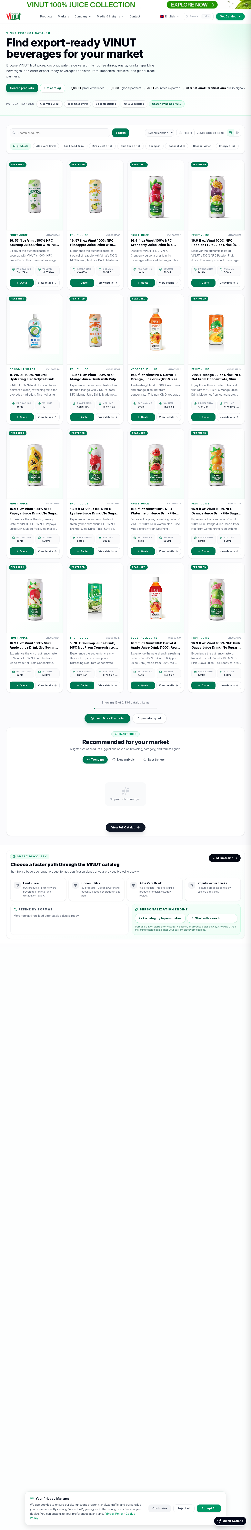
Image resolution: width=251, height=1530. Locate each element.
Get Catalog (228, 16)
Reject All (183, 1508)
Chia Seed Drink (134, 103)
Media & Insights (108, 16)
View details (45, 282)
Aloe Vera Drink (49, 103)
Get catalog (52, 88)
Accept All (209, 1508)
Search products (22, 88)
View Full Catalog (123, 827)
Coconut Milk (176, 146)
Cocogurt (154, 146)
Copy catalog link (149, 718)
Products (46, 16)
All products (20, 146)
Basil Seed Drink (77, 103)
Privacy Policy (114, 1513)
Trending (97, 759)
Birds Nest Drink (106, 103)
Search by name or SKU (166, 103)
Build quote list (222, 858)
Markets (63, 16)
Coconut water (202, 146)
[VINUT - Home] (14, 16)
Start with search (207, 918)
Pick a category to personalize (159, 918)
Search (120, 132)
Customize (159, 1508)
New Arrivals (126, 759)
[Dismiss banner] (246, 5)
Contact (134, 16)
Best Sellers (156, 759)
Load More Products (109, 718)
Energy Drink (227, 146)
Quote (23, 282)
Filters (188, 132)
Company (81, 16)
